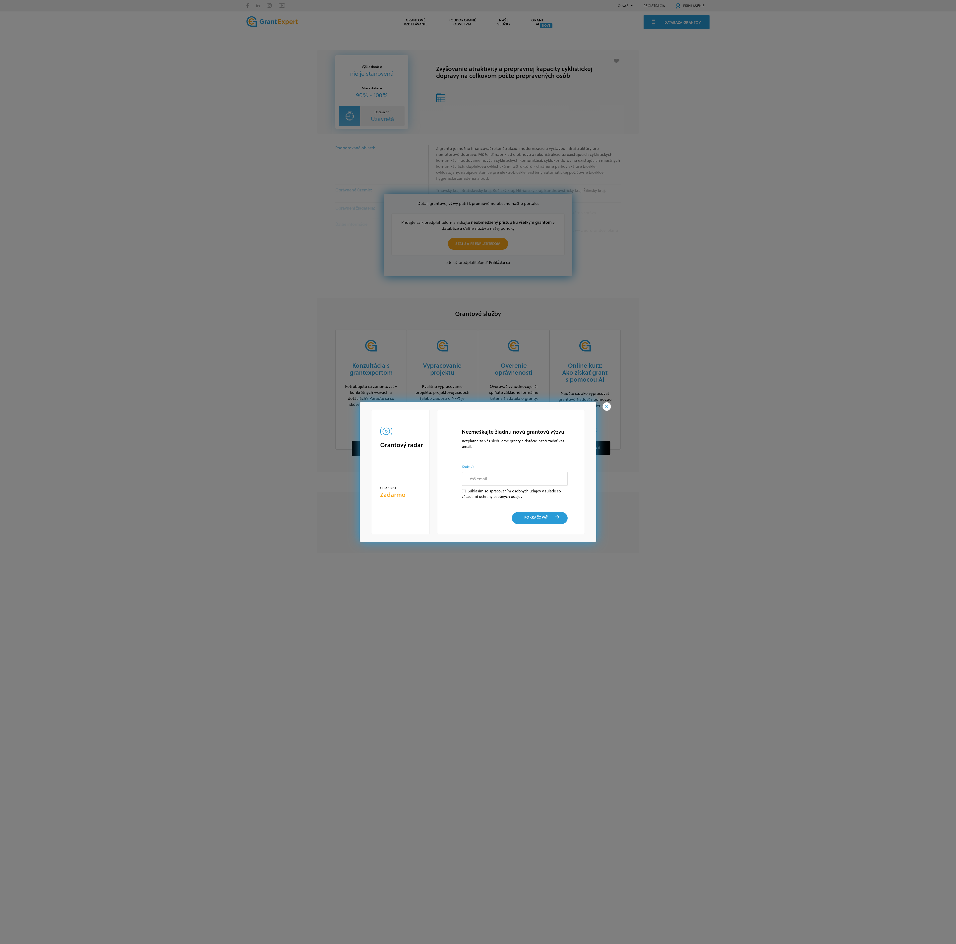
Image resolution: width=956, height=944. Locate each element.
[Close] (607, 407)
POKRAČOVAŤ (536, 517)
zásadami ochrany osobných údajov (492, 496)
